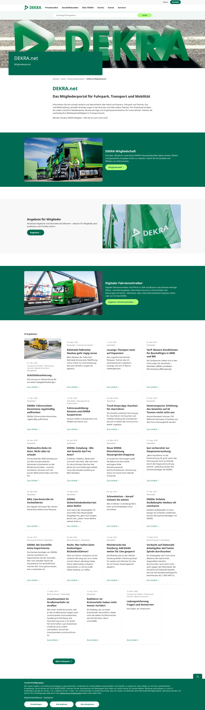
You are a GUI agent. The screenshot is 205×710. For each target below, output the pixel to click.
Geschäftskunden (70, 7)
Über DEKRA (88, 7)
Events (111, 7)
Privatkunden (51, 7)
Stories (100, 7)
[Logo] (33, 7)
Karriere (122, 7)
